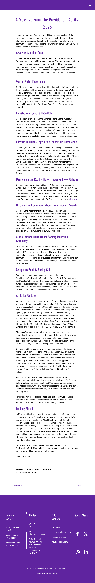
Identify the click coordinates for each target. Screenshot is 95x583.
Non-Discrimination (52, 573)
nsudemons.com (59, 537)
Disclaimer (40, 573)
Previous (18, 486)
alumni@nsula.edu (37, 534)
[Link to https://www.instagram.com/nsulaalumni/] (78, 552)
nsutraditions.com (60, 542)
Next (79, 486)
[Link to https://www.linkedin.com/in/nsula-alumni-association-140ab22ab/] (86, 552)
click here (73, 199)
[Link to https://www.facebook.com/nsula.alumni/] (77, 534)
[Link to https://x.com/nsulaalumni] (86, 534)
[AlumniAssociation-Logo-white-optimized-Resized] (14, 3)
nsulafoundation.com (61, 532)
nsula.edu (56, 527)
